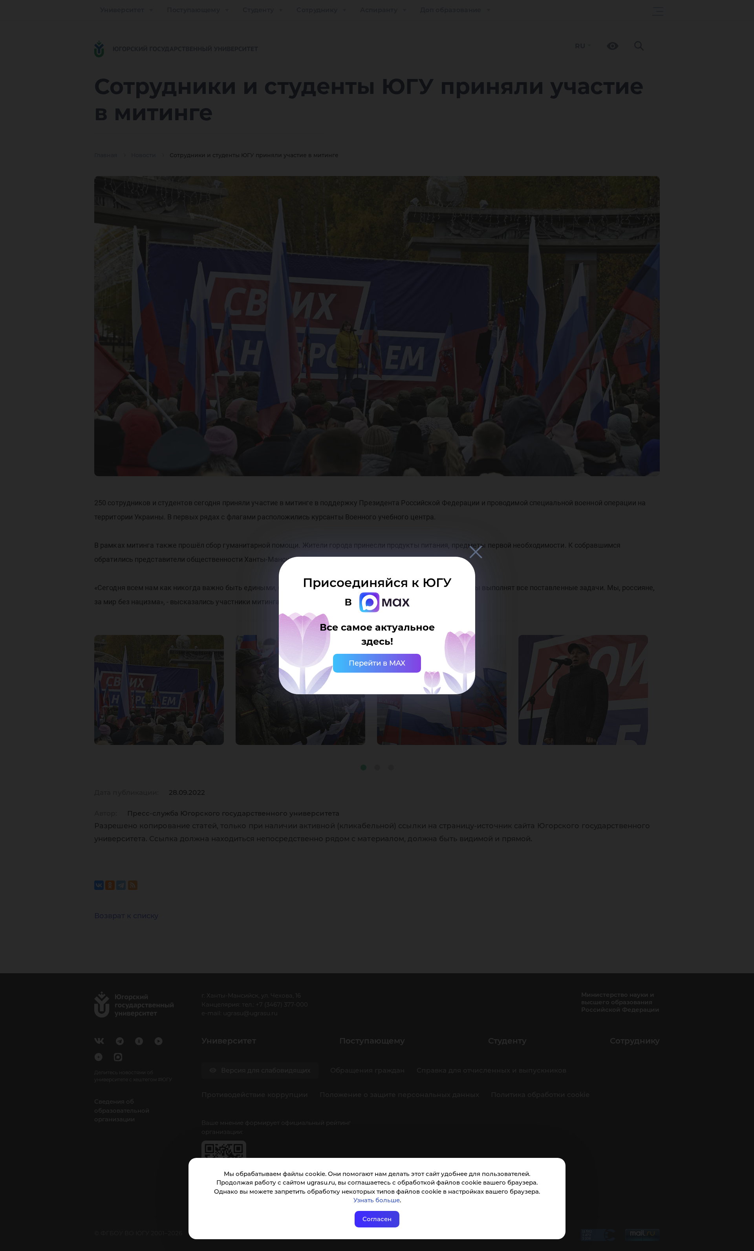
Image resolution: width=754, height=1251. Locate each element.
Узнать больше (376, 1200)
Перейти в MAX (377, 663)
